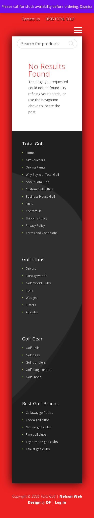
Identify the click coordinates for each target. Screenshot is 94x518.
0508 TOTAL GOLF (60, 19)
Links (29, 204)
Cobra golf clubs (37, 420)
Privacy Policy (35, 225)
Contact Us (31, 19)
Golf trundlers (36, 362)
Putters (31, 305)
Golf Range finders (39, 370)
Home (30, 153)
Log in (60, 502)
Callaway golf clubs (39, 413)
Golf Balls (32, 348)
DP (48, 502)
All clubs (32, 312)
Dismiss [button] (86, 6)
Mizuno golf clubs (38, 427)
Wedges (31, 298)
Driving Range (35, 167)
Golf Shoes (33, 377)
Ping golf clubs (36, 434)
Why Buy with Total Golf (42, 174)
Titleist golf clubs (38, 449)
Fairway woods (36, 276)
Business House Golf (40, 196)
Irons (29, 290)
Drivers (31, 268)
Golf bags (33, 355)
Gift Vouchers (35, 160)
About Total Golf (37, 182)
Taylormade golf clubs (42, 442)
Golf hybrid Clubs (38, 283)
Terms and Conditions (41, 233)
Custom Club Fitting (39, 189)
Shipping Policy (36, 218)
